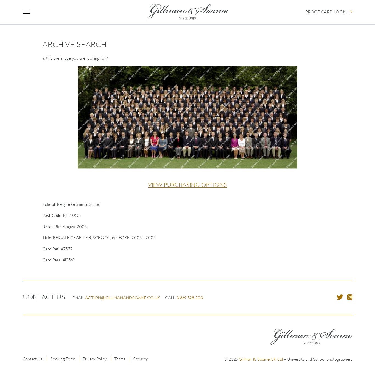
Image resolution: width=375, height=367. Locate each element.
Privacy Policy (95, 358)
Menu (26, 12)
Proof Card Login (326, 12)
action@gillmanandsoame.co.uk (122, 297)
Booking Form (62, 358)
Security (140, 358)
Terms (119, 358)
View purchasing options (187, 185)
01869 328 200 (190, 297)
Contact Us (33, 358)
